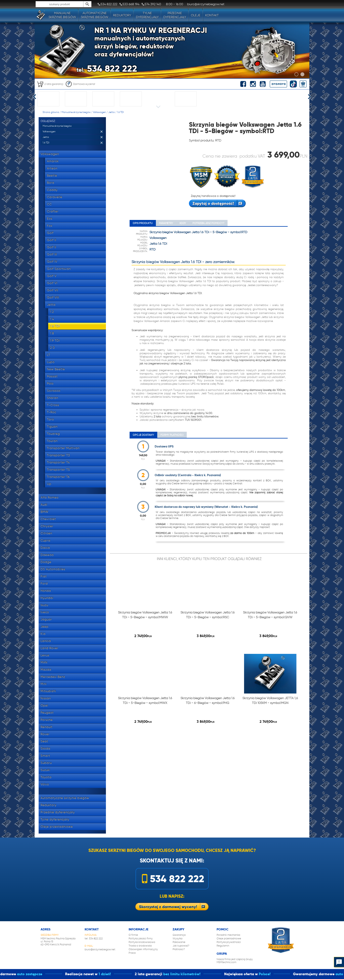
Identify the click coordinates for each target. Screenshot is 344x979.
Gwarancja (179, 934)
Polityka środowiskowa (142, 942)
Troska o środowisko (140, 945)
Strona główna (51, 112)
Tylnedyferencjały (147, 15)
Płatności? (179, 949)
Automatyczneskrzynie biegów (94, 15)
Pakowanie (179, 942)
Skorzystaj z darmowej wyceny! (168, 906)
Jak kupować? (181, 945)
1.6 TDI (120, 112)
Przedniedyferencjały (174, 15)
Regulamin (223, 945)
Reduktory (122, 15)
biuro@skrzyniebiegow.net (100, 949)
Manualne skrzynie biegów (76, 112)
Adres (45, 929)
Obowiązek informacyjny (143, 949)
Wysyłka (177, 938)
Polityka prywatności (229, 942)
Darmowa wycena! (84, 83)
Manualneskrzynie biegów (62, 15)
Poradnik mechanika (228, 934)
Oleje (195, 15)
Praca (132, 952)
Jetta (111, 112)
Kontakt (212, 15)
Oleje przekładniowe (229, 938)
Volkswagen (99, 112)
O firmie (133, 934)
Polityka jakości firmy (141, 938)
